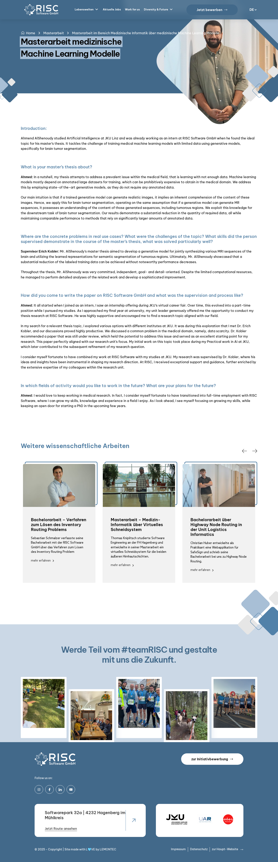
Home (30, 33)
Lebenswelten (84, 9)
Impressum (178, 849)
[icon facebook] (49, 789)
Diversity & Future (156, 9)
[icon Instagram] (39, 789)
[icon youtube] (71, 789)
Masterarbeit (53, 33)
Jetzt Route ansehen (61, 829)
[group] (59, 523)
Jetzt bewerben (209, 10)
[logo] (55, 759)
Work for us (132, 9)
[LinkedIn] (60, 789)
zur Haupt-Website (225, 849)
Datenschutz (199, 849)
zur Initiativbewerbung (209, 759)
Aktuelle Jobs (112, 9)
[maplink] (134, 820)
